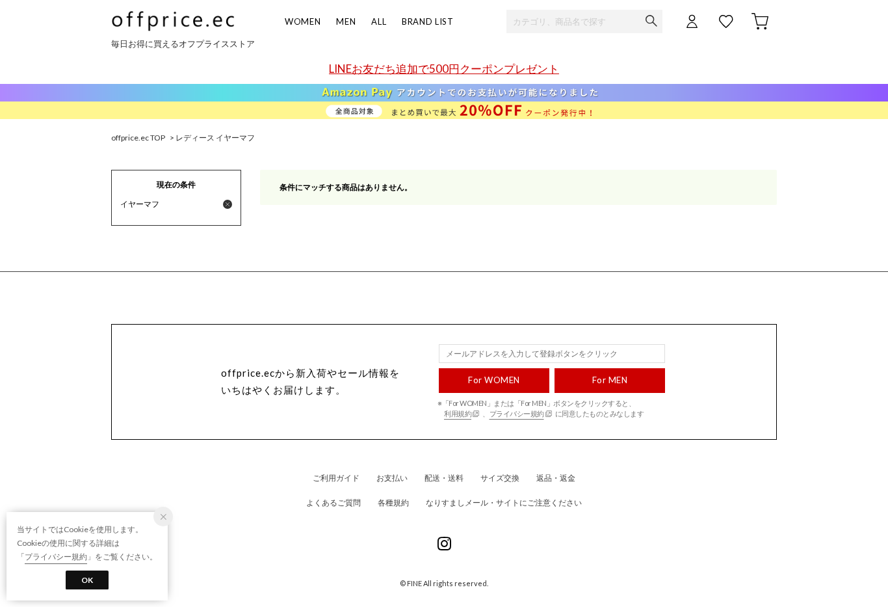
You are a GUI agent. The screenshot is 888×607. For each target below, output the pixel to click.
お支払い (392, 478)
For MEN (610, 380)
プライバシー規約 (517, 413)
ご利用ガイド (336, 478)
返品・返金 (555, 478)
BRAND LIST (428, 21)
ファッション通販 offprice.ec (173, 21)
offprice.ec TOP (138, 137)
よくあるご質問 (333, 502)
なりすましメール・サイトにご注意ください (504, 502)
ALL (378, 21)
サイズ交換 (499, 478)
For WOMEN (494, 380)
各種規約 (393, 502)
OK (87, 580)
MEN (346, 21)
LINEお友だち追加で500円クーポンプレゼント (444, 68)
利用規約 (457, 413)
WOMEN (302, 21)
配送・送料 (444, 478)
